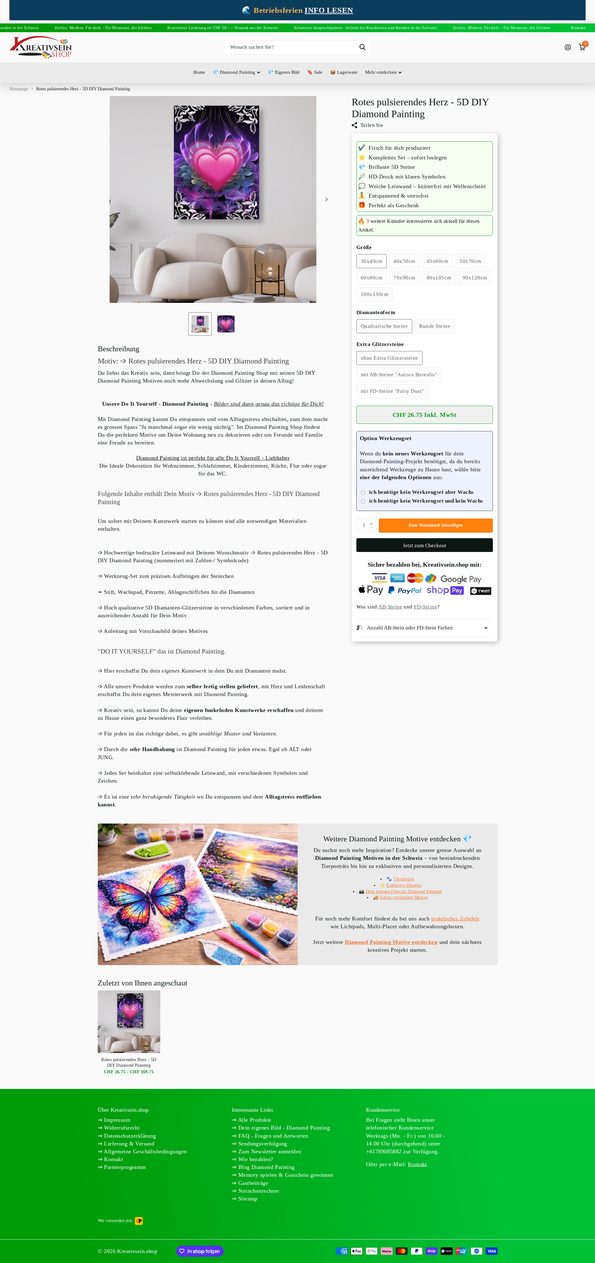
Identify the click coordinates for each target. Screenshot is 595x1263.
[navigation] (200, 324)
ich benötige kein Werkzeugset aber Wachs (421, 492)
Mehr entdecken (381, 72)
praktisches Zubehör (455, 918)
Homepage (18, 89)
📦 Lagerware (344, 72)
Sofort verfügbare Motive (403, 897)
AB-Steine (390, 607)
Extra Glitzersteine (380, 344)
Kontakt (112, 1159)
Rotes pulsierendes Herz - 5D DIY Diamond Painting (128, 1062)
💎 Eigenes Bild (284, 72)
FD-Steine (425, 607)
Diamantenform (375, 312)
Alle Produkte (254, 1120)
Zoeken (362, 47)
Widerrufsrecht (121, 1128)
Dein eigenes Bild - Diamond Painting (283, 1128)
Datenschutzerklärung (129, 1136)
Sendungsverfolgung (262, 1143)
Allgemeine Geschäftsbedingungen (144, 1151)
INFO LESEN (329, 10)
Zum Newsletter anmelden (269, 1151)
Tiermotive (403, 879)
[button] (372, 520)
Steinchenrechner (258, 1191)
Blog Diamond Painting (266, 1167)
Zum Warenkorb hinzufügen (436, 525)
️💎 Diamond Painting (234, 72)
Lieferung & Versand (128, 1143)
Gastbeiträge (252, 1183)
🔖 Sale (314, 72)
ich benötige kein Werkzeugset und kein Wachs (426, 501)
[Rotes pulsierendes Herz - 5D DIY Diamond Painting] (129, 1021)
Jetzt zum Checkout (424, 546)
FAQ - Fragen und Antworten (273, 1136)
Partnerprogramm (124, 1167)
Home (199, 72)
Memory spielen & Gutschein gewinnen (285, 1175)
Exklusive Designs (403, 885)
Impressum (116, 1120)
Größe (364, 247)
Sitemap (247, 1198)
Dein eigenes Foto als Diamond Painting (404, 891)
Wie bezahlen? (255, 1159)
